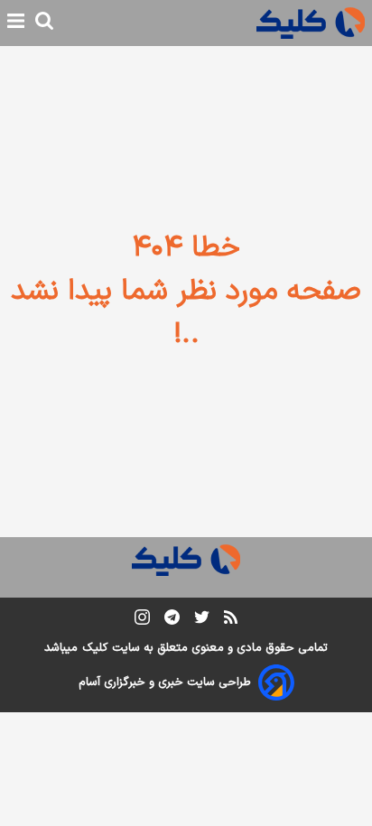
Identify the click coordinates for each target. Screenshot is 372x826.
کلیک (94, 648)
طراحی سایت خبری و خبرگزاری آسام (165, 682)
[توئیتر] (201, 620)
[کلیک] (310, 23)
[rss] (230, 620)
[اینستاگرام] (142, 620)
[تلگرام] (172, 620)
